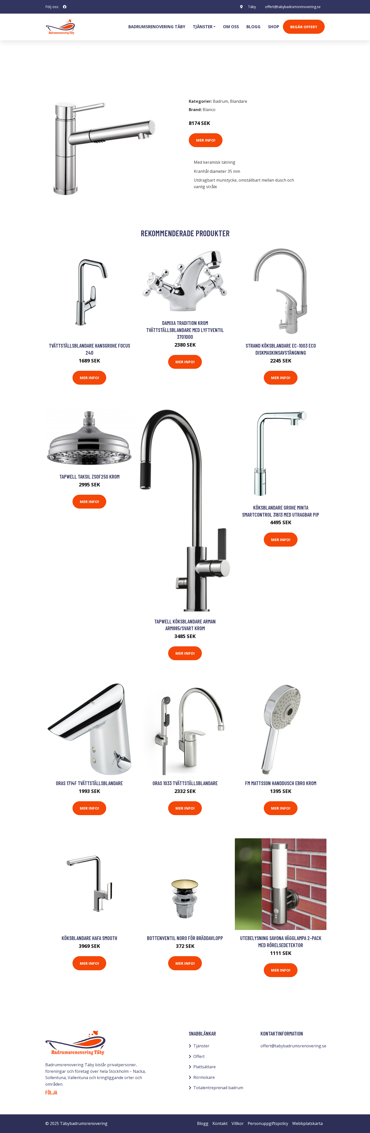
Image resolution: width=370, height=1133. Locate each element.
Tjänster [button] (202, 26)
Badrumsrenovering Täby (156, 26)
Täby (252, 6)
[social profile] (64, 7)
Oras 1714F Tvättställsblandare (89, 783)
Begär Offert (303, 26)
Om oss (231, 26)
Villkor (238, 1123)
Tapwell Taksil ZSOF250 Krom (89, 476)
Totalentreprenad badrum (218, 1087)
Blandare (80, 72)
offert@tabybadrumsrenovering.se (293, 6)
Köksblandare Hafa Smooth (89, 938)
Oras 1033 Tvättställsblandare (185, 783)
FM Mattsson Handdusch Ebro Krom (280, 783)
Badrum (58, 72)
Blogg (253, 26)
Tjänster (201, 1046)
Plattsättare (204, 1067)
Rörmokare (204, 1077)
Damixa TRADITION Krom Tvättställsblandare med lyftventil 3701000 (185, 330)
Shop (273, 26)
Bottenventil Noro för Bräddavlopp (185, 938)
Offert (199, 1056)
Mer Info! (205, 140)
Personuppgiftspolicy (268, 1123)
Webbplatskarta (307, 1123)
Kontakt (220, 1123)
